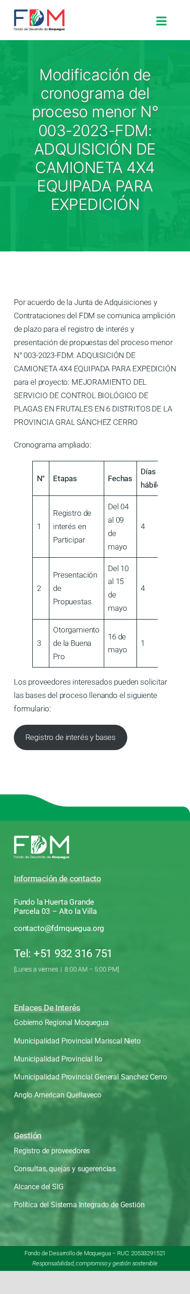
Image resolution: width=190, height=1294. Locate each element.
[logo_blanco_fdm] (41, 839)
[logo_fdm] (39, 13)
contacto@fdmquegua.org (59, 928)
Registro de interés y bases (70, 737)
